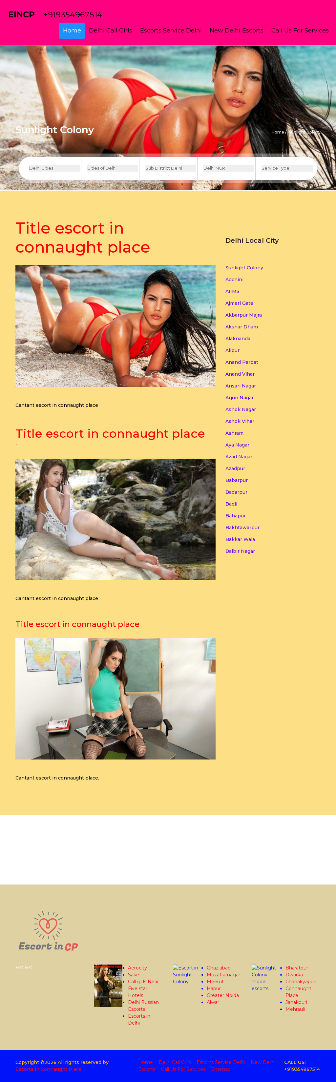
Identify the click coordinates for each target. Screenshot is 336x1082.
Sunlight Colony (244, 268)
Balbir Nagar (240, 551)
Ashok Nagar (240, 409)
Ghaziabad (219, 968)
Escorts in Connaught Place (48, 1069)
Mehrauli (295, 1009)
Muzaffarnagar (223, 975)
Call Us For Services (300, 30)
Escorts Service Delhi (171, 30)
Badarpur (236, 492)
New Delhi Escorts (236, 30)
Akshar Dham (241, 327)
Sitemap (221, 1069)
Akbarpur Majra (243, 315)
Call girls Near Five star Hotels (143, 988)
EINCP (21, 14)
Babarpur (236, 480)
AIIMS (232, 291)
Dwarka (294, 975)
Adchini (234, 279)
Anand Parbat (241, 362)
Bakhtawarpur (242, 528)
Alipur (232, 350)
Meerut (215, 982)
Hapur (214, 988)
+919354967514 (72, 14)
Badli (231, 504)
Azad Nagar (238, 457)
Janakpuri (296, 1002)
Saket (134, 975)
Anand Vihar (240, 374)
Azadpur (235, 468)
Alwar (213, 1002)
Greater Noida (223, 995)
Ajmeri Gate (239, 303)
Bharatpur (296, 968)
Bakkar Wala (240, 539)
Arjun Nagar (239, 398)
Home (72, 30)
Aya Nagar (237, 445)
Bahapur (235, 516)
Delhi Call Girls (110, 30)
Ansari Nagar (240, 386)
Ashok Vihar (239, 421)
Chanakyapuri (300, 982)
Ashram (234, 433)
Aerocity (137, 968)
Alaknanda (237, 339)
